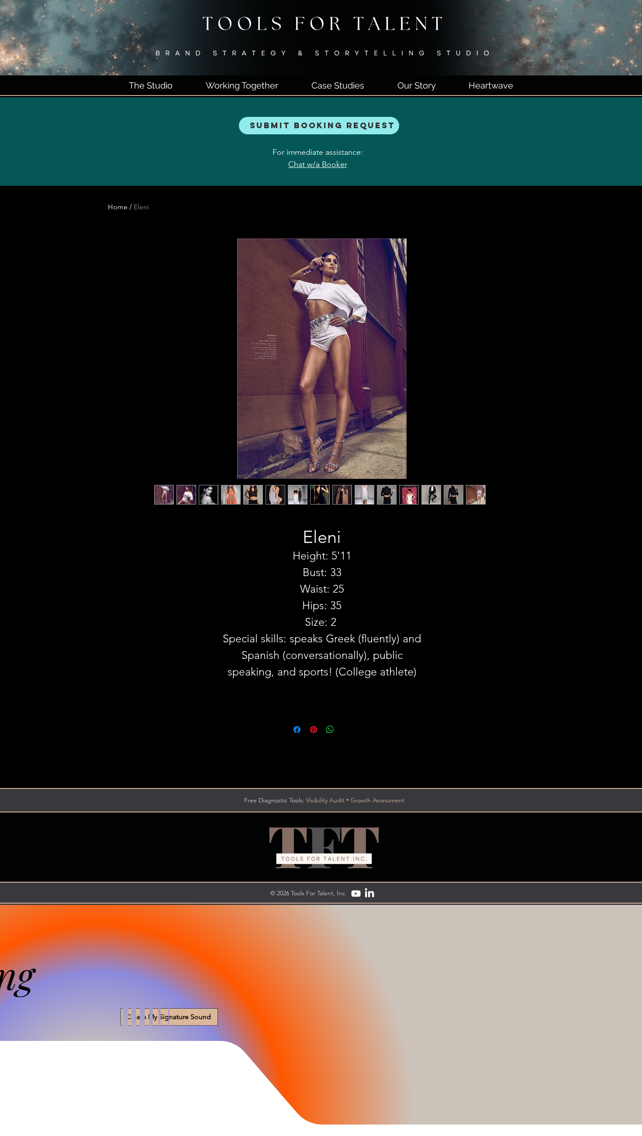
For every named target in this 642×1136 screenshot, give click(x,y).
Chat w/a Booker (317, 164)
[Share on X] (347, 729)
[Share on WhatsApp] (330, 729)
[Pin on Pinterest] (313, 729)
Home (118, 207)
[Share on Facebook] (297, 729)
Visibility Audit (325, 800)
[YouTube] (356, 893)
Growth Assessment (377, 800)
